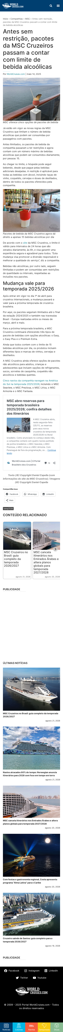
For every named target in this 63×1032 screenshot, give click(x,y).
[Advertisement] (31, 625)
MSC (27, 18)
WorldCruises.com (16, 74)
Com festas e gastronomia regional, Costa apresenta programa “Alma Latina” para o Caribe (30, 881)
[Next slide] (55, 549)
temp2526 (8, 508)
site (25, 242)
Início (5, 18)
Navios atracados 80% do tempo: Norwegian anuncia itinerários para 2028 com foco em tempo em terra (30, 774)
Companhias (16, 18)
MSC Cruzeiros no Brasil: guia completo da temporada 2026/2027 (16, 558)
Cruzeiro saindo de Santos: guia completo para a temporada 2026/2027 (27, 940)
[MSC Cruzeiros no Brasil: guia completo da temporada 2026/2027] (31, 689)
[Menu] (58, 6)
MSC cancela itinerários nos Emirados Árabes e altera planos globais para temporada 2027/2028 (46, 562)
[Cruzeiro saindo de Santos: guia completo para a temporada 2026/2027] (31, 914)
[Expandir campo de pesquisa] (51, 6)
